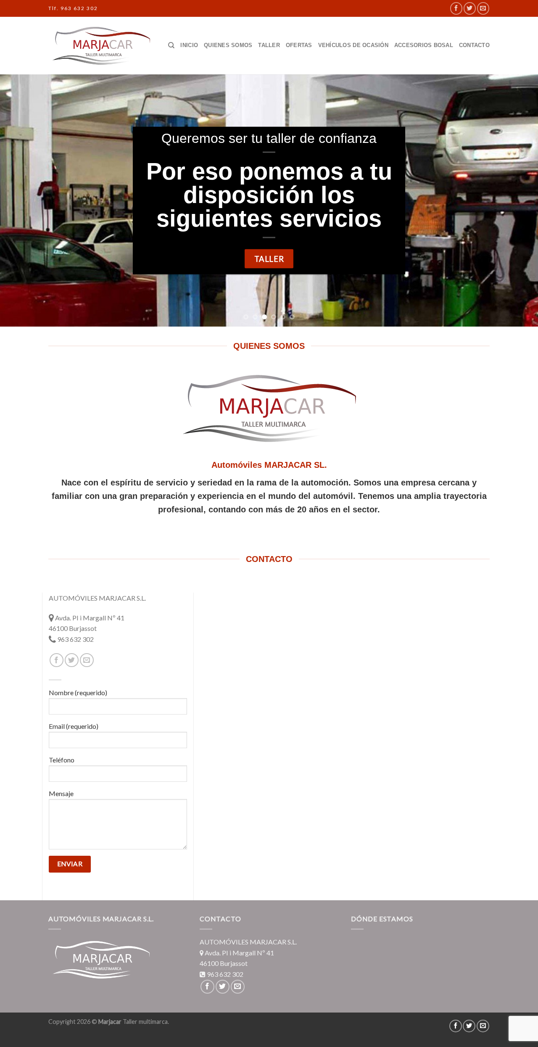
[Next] (516, 200)
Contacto (474, 45)
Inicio (189, 45)
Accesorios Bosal (423, 45)
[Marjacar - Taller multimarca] (101, 45)
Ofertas (299, 45)
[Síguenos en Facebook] (456, 8)
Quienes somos (228, 45)
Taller (269, 45)
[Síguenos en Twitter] (470, 8)
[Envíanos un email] (483, 8)
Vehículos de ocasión (353, 45)
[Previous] (21, 200)
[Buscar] (171, 45)
